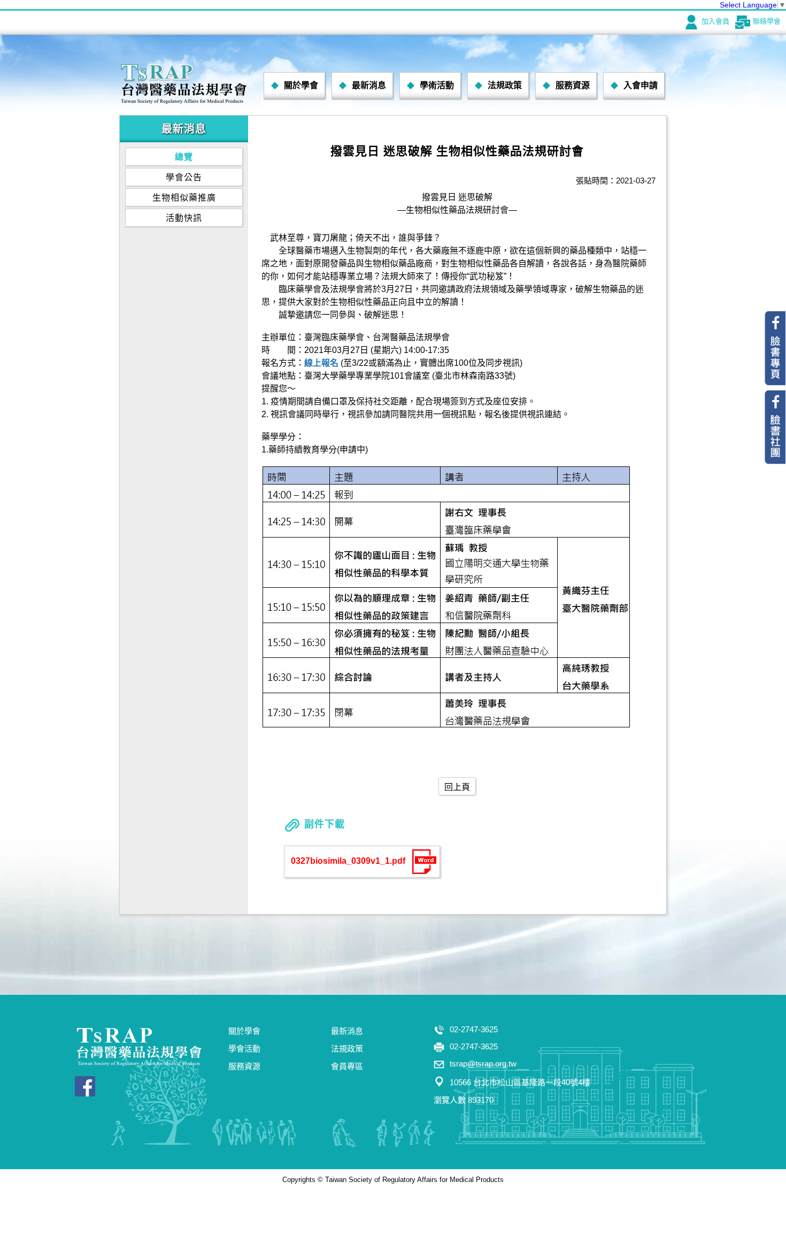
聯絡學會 (767, 21)
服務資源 (573, 85)
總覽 (184, 157)
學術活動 (437, 85)
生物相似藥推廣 (184, 197)
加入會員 (715, 21)
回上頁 (457, 787)
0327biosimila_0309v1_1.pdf (348, 861)
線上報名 (321, 362)
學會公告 (184, 177)
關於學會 (301, 85)
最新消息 (369, 85)
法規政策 (505, 85)
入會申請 (640, 85)
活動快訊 (184, 217)
